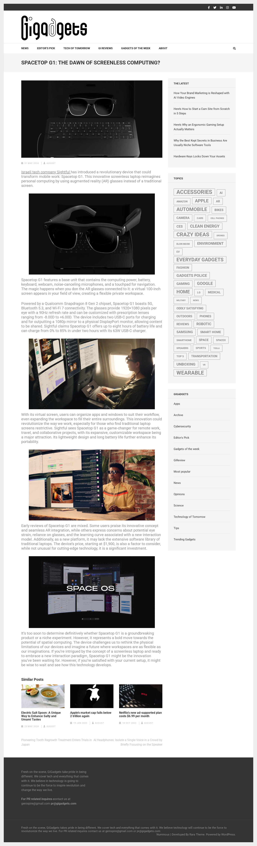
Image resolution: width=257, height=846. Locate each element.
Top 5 (180, 356)
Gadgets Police (191, 275)
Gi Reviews (105, 48)
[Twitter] (214, 7)
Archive (178, 415)
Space (204, 340)
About (163, 48)
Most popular (182, 471)
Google (205, 283)
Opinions (179, 494)
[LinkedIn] (221, 7)
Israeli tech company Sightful (46, 172)
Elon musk (183, 243)
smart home (210, 332)
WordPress (228, 834)
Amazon (182, 201)
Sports (201, 348)
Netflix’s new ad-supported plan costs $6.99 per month (140, 714)
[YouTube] (234, 7)
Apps (177, 403)
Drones (221, 235)
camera (182, 218)
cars (200, 218)
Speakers (182, 348)
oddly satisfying (189, 308)
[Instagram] (227, 7)
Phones (205, 316)
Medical (214, 292)
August (51, 163)
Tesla (216, 348)
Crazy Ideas (192, 234)
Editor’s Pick (46, 48)
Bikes (218, 210)
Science (179, 505)
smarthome (184, 340)
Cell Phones (217, 218)
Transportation (204, 356)
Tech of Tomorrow (76, 48)
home (183, 291)
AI (221, 193)
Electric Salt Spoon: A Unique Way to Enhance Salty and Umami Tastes (41, 716)
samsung (184, 332)
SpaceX (221, 340)
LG (199, 292)
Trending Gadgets (184, 539)
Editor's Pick (181, 437)
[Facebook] (209, 7)
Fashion (182, 267)
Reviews (182, 324)
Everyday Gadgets (200, 259)
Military (181, 300)
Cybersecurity (182, 426)
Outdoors (184, 316)
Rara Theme (197, 834)
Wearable (190, 373)
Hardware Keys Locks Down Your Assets (199, 156)
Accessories (194, 192)
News (25, 48)
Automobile (191, 209)
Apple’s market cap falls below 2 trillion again (90, 714)
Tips (176, 528)
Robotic (203, 324)
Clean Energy (205, 226)
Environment (210, 243)
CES (179, 226)
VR (204, 365)
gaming (183, 284)
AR (218, 201)
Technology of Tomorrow (189, 517)
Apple (202, 200)
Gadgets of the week (135, 48)
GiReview (179, 460)
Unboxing (185, 364)
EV (178, 251)
